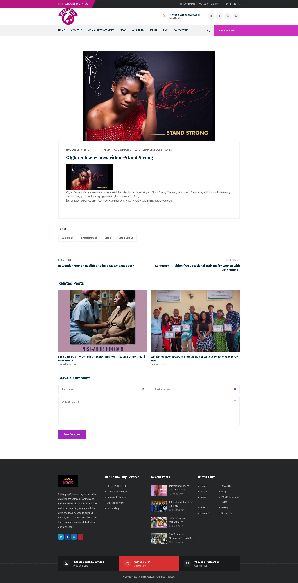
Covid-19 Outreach (116, 486)
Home (204, 486)
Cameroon (67, 237)
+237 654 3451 (142, 561)
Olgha (107, 237)
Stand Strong (126, 237)
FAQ (223, 491)
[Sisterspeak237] (68, 16)
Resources (227, 513)
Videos (204, 507)
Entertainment (147, 150)
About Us (226, 486)
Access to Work (115, 502)
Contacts (205, 513)
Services (205, 491)
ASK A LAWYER (227, 30)
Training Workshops (117, 491)
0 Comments (124, 150)
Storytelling (113, 508)
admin (107, 150)
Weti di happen (164, 150)
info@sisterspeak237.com (184, 14)
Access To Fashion (117, 497)
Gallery (224, 507)
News (203, 497)
